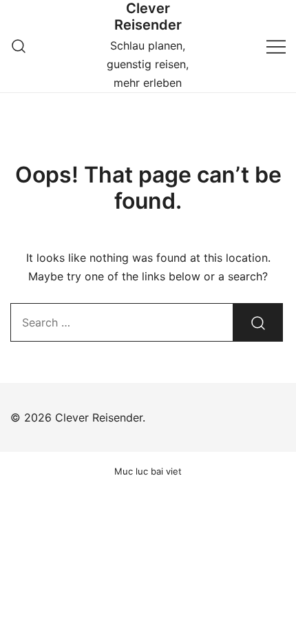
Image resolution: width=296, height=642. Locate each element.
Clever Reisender (148, 16)
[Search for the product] (258, 322)
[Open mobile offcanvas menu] (276, 46)
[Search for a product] (19, 46)
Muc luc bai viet (148, 471)
